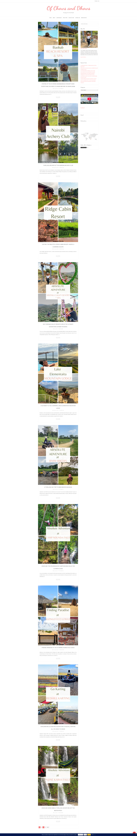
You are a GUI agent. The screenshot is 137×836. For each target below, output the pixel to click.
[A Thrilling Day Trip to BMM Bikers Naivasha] (58, 454)
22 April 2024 (55, 570)
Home (50, 17)
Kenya (44, 80)
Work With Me (84, 17)
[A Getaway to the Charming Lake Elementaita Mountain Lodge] (58, 373)
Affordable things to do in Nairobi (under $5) (87, 73)
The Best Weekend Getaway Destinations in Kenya (88, 78)
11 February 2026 (55, 167)
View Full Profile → (83, 57)
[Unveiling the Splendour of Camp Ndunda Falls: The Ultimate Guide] (58, 533)
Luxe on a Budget (49, 80)
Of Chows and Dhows (68, 8)
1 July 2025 (56, 328)
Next (48, 827)
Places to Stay (71, 17)
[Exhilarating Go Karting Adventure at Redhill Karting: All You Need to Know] (58, 694)
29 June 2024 (55, 489)
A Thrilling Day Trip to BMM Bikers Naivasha (58, 487)
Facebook (83, 107)
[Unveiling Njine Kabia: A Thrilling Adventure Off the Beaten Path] (58, 775)
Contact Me (77, 17)
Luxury (42, 402)
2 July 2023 (56, 812)
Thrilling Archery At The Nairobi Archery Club (58, 165)
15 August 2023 (55, 731)
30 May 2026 (55, 88)
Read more (58, 337)
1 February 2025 (55, 410)
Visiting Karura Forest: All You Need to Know (87, 74)
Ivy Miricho (84, 48)
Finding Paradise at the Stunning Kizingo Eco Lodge (58, 647)
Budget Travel (45, 162)
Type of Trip (65, 17)
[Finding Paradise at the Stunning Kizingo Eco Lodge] (58, 615)
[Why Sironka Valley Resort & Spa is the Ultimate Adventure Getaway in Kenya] (58, 291)
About (54, 17)
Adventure (40, 162)
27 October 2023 (55, 649)
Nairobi (50, 162)
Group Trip (41, 80)
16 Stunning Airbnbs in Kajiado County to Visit (88, 70)
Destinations (59, 17)
